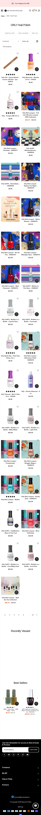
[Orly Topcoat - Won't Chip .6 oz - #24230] (10, 379)
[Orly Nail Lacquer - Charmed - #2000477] (10, 136)
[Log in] (36, 10)
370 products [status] (7, 46)
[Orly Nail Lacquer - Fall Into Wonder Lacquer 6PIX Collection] (30, 101)
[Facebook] (4, 754)
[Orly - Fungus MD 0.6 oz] (10, 101)
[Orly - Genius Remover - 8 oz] (30, 379)
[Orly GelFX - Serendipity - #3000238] (10, 172)
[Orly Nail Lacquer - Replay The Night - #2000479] (30, 172)
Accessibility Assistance (22, 797)
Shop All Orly (10, 33)
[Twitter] (9, 754)
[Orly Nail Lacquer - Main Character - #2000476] (10, 274)
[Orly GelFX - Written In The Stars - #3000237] (30, 274)
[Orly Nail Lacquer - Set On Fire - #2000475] (10, 241)
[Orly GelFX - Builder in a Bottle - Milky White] (10, 416)
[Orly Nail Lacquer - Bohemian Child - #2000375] (30, 341)
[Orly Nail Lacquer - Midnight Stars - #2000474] (30, 241)
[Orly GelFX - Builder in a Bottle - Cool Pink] (30, 552)
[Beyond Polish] (13, 10)
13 (33, 615)
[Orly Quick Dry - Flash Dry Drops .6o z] (10, 341)
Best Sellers (20, 682)
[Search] (30, 10)
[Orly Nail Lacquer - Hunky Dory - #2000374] (30, 485)
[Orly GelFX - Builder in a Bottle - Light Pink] (30, 416)
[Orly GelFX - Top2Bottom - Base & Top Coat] (10, 519)
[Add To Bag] (16, 69)
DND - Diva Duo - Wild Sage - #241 (10, 710)
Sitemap (20, 807)
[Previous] (3, 698)
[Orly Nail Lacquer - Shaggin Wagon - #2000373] (30, 449)
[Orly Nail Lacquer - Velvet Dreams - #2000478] (30, 207)
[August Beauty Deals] (10, 209)
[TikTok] (23, 754)
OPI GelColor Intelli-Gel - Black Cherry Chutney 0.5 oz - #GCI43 (30, 711)
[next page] (36, 614)
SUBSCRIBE (34, 749)
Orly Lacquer (23, 33)
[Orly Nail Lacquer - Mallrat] (10, 485)
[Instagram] (13, 754)
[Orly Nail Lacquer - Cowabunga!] (10, 449)
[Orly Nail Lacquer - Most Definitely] (30, 519)
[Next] (37, 698)
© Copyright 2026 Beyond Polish (20, 802)
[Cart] (39, 10)
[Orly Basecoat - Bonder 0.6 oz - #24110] (30, 62)
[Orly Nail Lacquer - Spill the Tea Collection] (10, 586)
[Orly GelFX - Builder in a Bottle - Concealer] (30, 307)
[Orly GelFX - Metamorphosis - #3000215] (30, 136)
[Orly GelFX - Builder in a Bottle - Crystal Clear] (10, 307)
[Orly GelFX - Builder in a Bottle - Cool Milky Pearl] (10, 552)
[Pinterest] (18, 754)
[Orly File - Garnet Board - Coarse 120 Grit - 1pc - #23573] (10, 62)
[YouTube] (27, 754)
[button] (2, 10)
